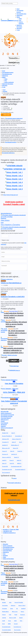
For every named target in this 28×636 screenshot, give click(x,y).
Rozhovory (5, 454)
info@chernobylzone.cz (9, 533)
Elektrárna (19, 15)
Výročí (12, 463)
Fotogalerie (5, 442)
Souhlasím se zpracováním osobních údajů (13, 243)
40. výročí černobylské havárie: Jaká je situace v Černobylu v (17, 333)
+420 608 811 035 (7, 531)
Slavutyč (16, 457)
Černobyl (5, 466)
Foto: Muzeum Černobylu (14, 383)
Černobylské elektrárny (8, 153)
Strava (12, 460)
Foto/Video (4, 423)
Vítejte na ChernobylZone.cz (11, 283)
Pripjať (19, 451)
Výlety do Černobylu (7, 428)
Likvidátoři (5, 445)
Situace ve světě (6, 457)
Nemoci (15, 448)
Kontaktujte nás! (14, 500)
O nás (18, 30)
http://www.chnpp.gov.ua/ (10, 195)
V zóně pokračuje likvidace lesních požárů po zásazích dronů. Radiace (13, 315)
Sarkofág (14, 454)
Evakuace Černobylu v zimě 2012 (12, 297)
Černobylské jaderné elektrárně (13, 118)
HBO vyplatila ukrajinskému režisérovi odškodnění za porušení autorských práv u (13, 350)
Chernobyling (18, 436)
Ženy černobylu (6, 472)
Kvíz (20, 442)
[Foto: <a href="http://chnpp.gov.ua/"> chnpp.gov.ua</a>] (14, 165)
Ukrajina (4, 424)
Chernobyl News (6, 418)
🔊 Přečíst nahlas (6, 114)
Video (20, 18)
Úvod (18, 9)
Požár (12, 451)
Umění (19, 460)
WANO (19, 463)
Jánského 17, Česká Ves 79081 (11, 529)
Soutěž (4, 460)
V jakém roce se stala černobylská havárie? (12, 233)
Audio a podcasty (9, 82)
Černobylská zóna (21, 14)
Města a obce (6, 448)
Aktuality (19, 28)
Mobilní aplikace (15, 445)
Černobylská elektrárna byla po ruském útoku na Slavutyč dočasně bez (17, 341)
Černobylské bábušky (20, 469)
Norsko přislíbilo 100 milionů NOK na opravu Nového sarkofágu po (16, 324)
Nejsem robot (5, 240)
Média (18, 17)
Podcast (4, 451)
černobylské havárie (10, 142)
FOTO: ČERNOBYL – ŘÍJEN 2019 (14, 392)
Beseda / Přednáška (7, 436)
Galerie (14, 442)
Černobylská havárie (7, 72)
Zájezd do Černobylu (7, 84)
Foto (20, 20)
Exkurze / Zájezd (16, 439)
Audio (13, 433)
